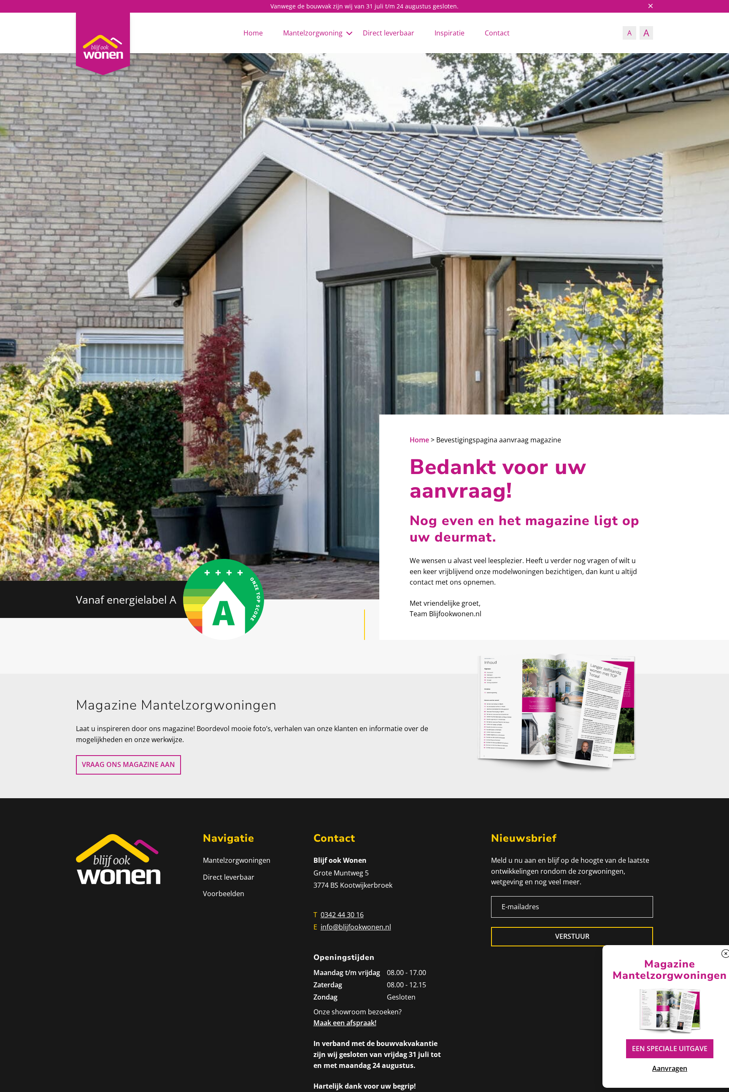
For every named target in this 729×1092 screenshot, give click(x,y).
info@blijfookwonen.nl (356, 927)
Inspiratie (449, 33)
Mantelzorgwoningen (236, 860)
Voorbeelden (223, 893)
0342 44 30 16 (342, 914)
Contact (497, 33)
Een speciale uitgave (669, 1048)
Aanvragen (669, 1068)
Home (253, 33)
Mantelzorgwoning (313, 33)
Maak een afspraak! (344, 1022)
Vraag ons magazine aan (128, 764)
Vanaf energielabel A (126, 599)
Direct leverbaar (388, 33)
